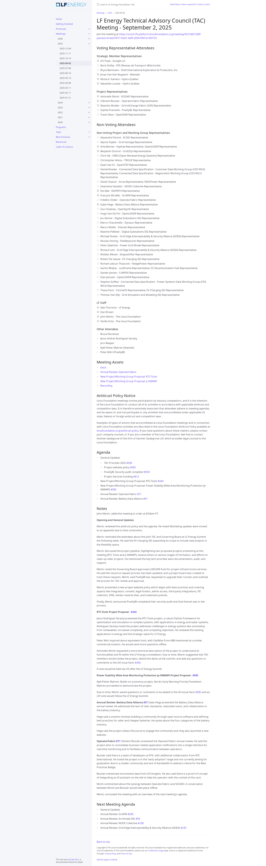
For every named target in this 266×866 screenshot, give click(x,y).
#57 (145, 498)
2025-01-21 (65, 97)
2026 (60, 38)
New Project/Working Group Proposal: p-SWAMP (128, 381)
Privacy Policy (110, 853)
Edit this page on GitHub (107, 859)
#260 (130, 814)
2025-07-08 (65, 68)
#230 (183, 827)
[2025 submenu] (89, 43)
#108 (141, 823)
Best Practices (63, 136)
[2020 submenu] (89, 122)
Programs (61, 127)
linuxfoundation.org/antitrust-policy (118, 430)
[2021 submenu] (89, 117)
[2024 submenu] (89, 102)
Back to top (103, 841)
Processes (61, 28)
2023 (60, 107)
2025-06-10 (65, 73)
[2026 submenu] (89, 38)
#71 (139, 494)
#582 (133, 467)
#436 (129, 463)
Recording (106, 385)
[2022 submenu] (89, 112)
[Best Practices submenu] (89, 137)
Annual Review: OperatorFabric (118, 372)
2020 (60, 122)
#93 (138, 818)
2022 (60, 112)
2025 (60, 43)
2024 (60, 102)
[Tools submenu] (89, 132)
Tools (58, 132)
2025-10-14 (65, 58)
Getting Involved (64, 23)
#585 (113, 489)
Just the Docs (73, 859)
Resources (61, 141)
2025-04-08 (65, 82)
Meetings (61, 33)
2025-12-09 (65, 48)
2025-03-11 (65, 87)
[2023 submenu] (89, 107)
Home (59, 19)
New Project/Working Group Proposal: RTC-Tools (128, 376)
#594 (147, 472)
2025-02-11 (65, 92)
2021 (60, 117)
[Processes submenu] (89, 28)
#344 (160, 481)
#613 (136, 476)
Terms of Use (126, 853)
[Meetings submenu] (89, 33)
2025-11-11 (65, 53)
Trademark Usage (155, 850)
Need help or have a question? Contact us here (190, 4)
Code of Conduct (64, 146)
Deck (103, 367)
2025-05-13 (65, 78)
